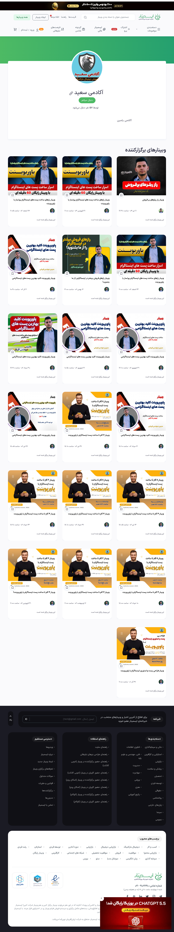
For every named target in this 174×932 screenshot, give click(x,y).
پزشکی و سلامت (154, 769)
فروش (118, 853)
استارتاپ (38, 847)
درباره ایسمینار (47, 754)
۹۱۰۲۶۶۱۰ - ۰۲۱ (142, 886)
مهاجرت (136, 773)
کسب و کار (152, 847)
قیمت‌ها (72, 17)
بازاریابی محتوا (150, 853)
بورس (86, 859)
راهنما (63, 17)
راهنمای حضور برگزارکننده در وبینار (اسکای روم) (87, 780)
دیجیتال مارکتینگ (132, 847)
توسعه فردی (156, 783)
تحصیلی (158, 776)
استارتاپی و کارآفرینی (153, 754)
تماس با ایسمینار (46, 805)
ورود (32, 30)
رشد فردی (22, 847)
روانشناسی (157, 798)
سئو (98, 859)
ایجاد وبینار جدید (46, 761)
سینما (159, 812)
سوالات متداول (46, 776)
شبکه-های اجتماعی (76, 853)
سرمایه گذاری (151, 859)
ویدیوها (50, 747)
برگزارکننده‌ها (48, 790)
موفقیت (132, 853)
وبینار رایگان (38, 853)
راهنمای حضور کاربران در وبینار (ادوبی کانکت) (87, 773)
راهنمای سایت (101, 747)
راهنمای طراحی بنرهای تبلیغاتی (94, 754)
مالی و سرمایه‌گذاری (153, 747)
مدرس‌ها (49, 798)
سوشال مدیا (113, 859)
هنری (137, 787)
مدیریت (136, 765)
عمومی (158, 819)
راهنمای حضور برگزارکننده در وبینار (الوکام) (89, 794)
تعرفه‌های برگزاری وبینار (43, 769)
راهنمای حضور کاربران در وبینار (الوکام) (91, 801)
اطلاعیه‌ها (55, 17)
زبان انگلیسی (132, 859)
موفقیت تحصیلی (100, 853)
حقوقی (158, 790)
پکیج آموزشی (134, 794)
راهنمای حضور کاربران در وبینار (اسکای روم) (88, 787)
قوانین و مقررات (46, 783)
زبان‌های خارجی (155, 805)
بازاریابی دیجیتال (109, 847)
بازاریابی (158, 761)
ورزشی (137, 780)
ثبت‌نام (24, 30)
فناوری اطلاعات (133, 747)
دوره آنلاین (73, 847)
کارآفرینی (55, 853)
